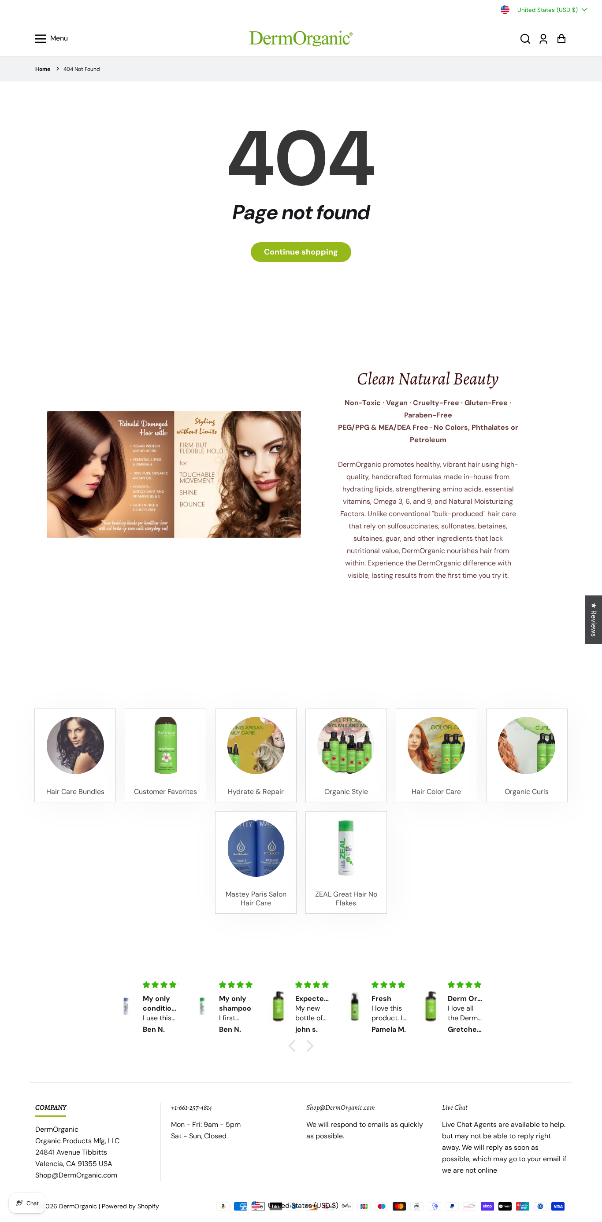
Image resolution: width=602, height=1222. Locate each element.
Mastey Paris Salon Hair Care (256, 899)
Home (42, 69)
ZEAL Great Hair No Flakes (346, 899)
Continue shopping (301, 252)
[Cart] (561, 38)
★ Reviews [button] (593, 619)
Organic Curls (527, 791)
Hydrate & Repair (256, 791)
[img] (160, 985)
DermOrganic (78, 1206)
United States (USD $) (547, 10)
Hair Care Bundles (75, 791)
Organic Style (346, 791)
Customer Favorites (165, 791)
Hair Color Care (436, 791)
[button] (525, 38)
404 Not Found (81, 69)
